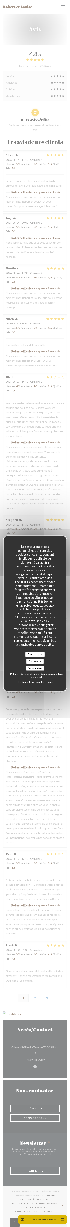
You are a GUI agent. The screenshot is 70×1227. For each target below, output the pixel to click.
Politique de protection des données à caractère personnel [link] (36, 675)
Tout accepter (35, 654)
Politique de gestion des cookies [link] (35, 681)
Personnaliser (35, 667)
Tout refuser (35, 661)
